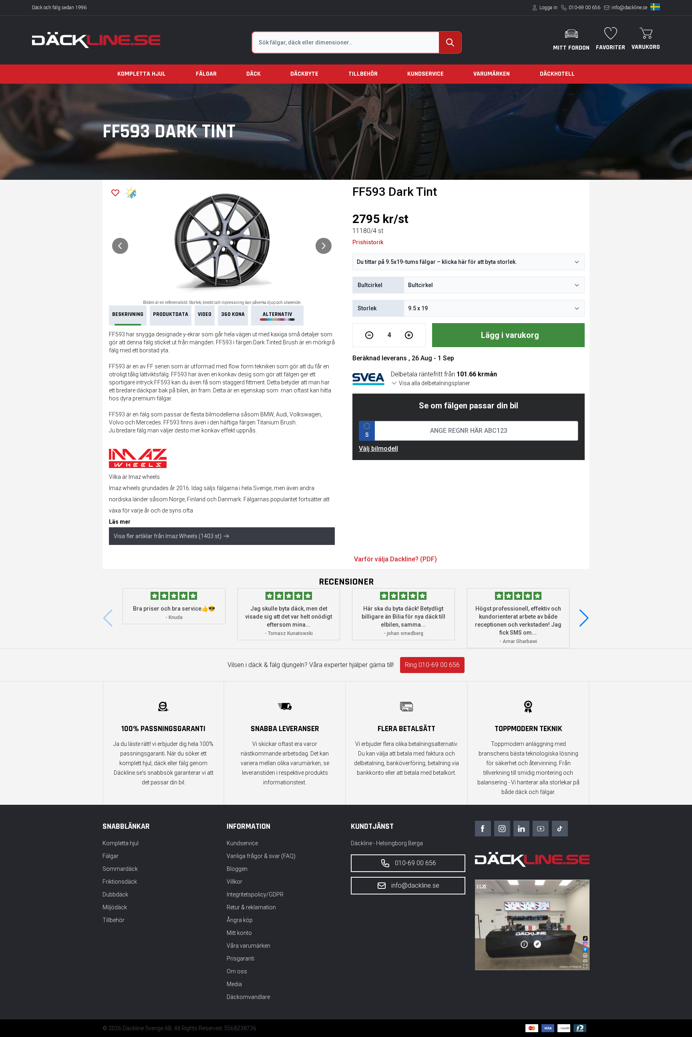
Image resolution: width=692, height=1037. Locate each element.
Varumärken (491, 74)
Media (234, 984)
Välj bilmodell (378, 448)
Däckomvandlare (248, 997)
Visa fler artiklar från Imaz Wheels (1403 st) (167, 536)
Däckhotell (557, 74)
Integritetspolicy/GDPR (255, 894)
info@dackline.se (629, 7)
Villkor (234, 881)
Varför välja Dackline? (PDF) (395, 559)
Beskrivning (127, 314)
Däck (253, 74)
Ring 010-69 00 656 (432, 665)
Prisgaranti (240, 958)
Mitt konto (239, 933)
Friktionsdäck (120, 881)
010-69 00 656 (584, 7)
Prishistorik (367, 242)
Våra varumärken (248, 946)
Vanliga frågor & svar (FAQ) (261, 856)
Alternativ (277, 314)
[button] (584, 618)
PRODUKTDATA (170, 314)
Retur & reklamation (251, 907)
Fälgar (206, 74)
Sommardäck (120, 869)
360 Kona (233, 314)
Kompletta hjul (141, 74)
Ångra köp (240, 920)
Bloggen (237, 869)
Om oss (237, 971)
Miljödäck (115, 907)
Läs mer (120, 521)
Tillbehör (363, 74)
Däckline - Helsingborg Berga (387, 843)
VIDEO (204, 314)
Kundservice (425, 74)
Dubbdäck (115, 894)
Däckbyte (304, 74)
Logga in (548, 7)
